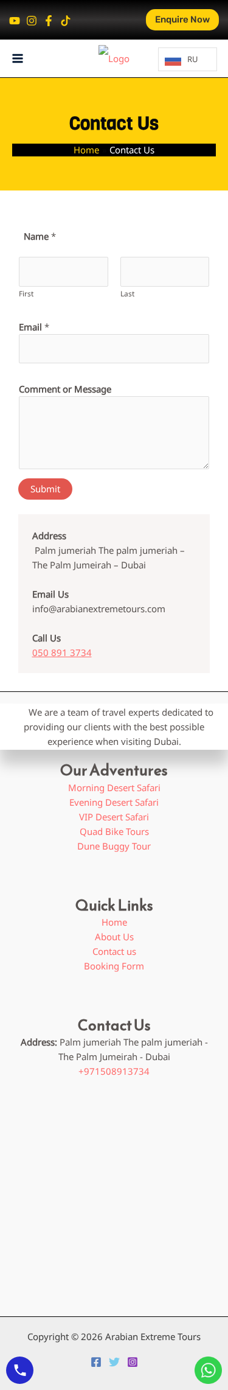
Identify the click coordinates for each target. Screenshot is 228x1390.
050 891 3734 (62, 652)
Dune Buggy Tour (114, 846)
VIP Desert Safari (114, 817)
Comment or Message (65, 389)
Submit (45, 489)
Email (34, 327)
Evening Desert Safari (114, 802)
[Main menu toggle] (18, 59)
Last (127, 293)
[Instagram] (31, 20)
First (26, 293)
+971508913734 (114, 1071)
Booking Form (114, 966)
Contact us (114, 951)
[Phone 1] (14, 20)
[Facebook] (48, 20)
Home (114, 922)
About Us (114, 937)
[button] (182, 19)
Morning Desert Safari (114, 787)
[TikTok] (65, 20)
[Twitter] (114, 1362)
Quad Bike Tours (114, 831)
